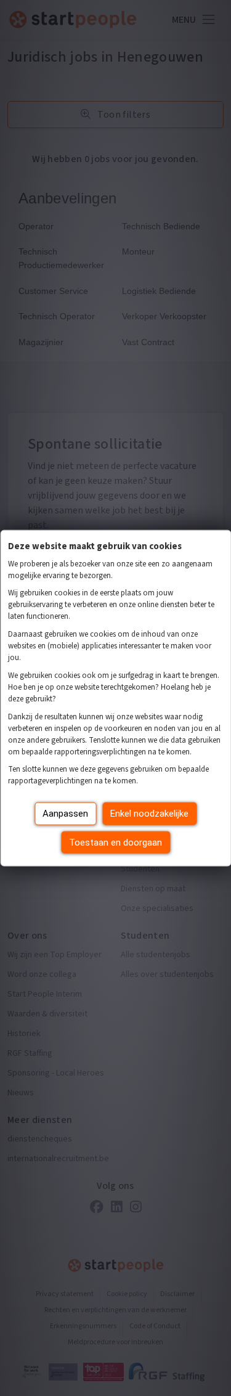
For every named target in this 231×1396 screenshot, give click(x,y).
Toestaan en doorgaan (115, 841)
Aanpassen (65, 813)
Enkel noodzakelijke (149, 813)
